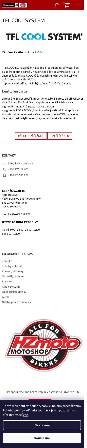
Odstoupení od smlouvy (16, 302)
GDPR (5, 297)
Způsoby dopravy (12, 271)
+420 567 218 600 (18, 169)
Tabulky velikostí (12, 266)
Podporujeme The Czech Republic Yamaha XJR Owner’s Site (43, 392)
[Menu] (78, 5)
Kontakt (7, 261)
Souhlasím (42, 438)
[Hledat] (57, 5)
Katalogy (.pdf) (11, 287)
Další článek (60, 136)
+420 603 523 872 (18, 175)
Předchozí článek (31, 136)
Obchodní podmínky (14, 292)
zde (25, 415)
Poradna (7, 282)
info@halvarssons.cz (20, 164)
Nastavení (42, 425)
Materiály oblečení (13, 276)
